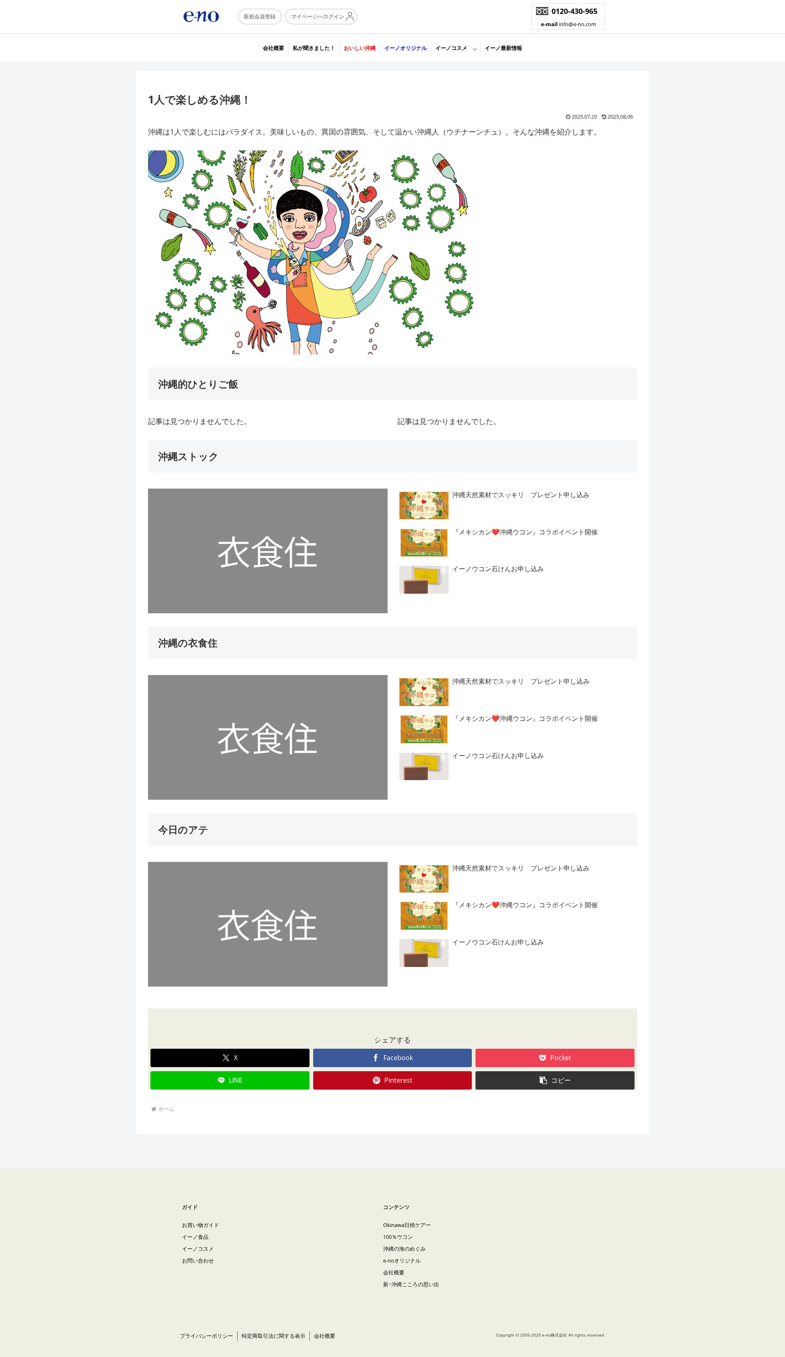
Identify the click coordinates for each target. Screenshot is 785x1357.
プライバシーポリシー (206, 1335)
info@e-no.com (568, 24)
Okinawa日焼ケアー (407, 1225)
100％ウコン (398, 1236)
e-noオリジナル (402, 1260)
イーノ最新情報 (503, 48)
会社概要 (273, 48)
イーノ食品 (195, 1236)
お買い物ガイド (200, 1225)
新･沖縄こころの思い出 (411, 1284)
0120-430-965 (574, 11)
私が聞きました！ (314, 48)
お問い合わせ (198, 1260)
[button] (555, 1080)
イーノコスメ (451, 48)
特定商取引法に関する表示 (273, 1335)
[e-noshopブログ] (149, 63)
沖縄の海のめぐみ (404, 1248)
